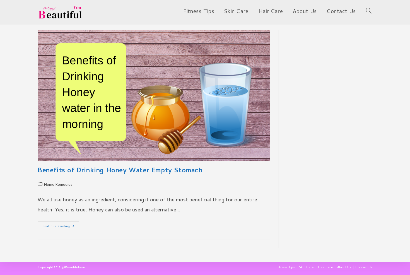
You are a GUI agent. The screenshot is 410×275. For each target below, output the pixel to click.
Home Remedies (58, 185)
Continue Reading (60, 227)
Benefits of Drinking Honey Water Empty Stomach (120, 171)
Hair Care (325, 268)
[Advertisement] (329, 65)
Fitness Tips (286, 268)
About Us (344, 268)
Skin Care (306, 268)
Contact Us (363, 268)
